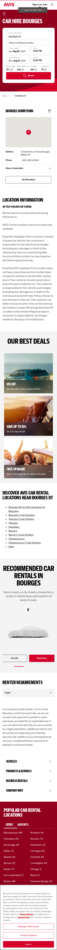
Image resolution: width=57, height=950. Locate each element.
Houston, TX (36, 838)
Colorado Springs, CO (41, 881)
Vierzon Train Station (21, 519)
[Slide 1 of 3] (19, 666)
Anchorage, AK (11, 844)
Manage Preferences (28, 926)
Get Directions (28, 179)
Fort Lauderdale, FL (14, 875)
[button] (28, 132)
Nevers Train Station (21, 535)
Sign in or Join (39, 4)
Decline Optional (28, 935)
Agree (28, 944)
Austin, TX (9, 869)
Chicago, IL (36, 869)
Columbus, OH (11, 838)
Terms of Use (23, 917)
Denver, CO (9, 863)
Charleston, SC (38, 844)
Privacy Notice (26, 914)
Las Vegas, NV (37, 850)
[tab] (10, 824)
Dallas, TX (9, 850)
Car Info (14, 658)
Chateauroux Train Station (25, 542)
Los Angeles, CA (38, 863)
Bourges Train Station (22, 515)
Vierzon (13, 523)
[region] (28, 917)
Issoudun (14, 527)
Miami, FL (35, 875)
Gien (11, 546)
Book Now (42, 658)
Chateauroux (17, 538)
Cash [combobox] (7, 692)
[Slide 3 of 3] (38, 666)
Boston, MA (10, 881)
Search (31, 75)
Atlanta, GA (9, 857)
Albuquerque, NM (13, 832)
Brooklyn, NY (37, 832)
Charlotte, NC (37, 857)
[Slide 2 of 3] (28, 666)
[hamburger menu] (52, 4)
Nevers (13, 531)
